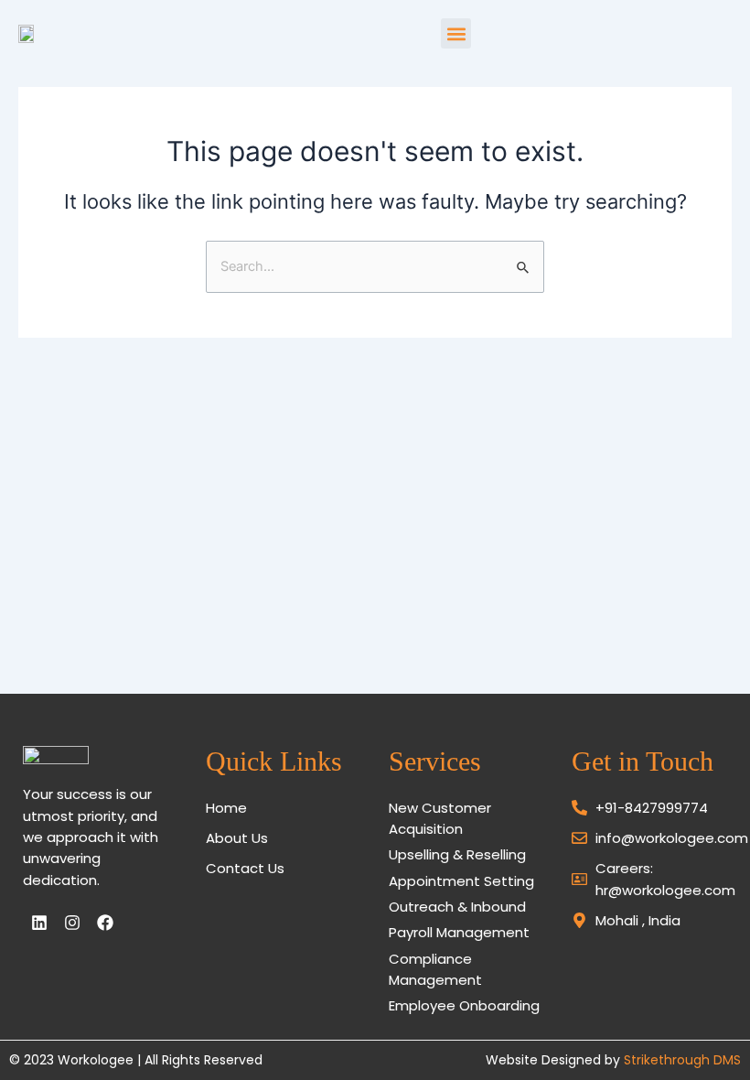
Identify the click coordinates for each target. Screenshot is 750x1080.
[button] (456, 33)
